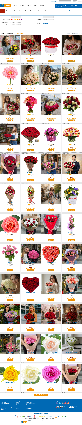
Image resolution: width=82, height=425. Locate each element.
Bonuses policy (4, 405)
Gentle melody (10, 202)
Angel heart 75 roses (51, 262)
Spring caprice (30, 352)
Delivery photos (29, 408)
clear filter (39, 23)
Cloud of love (31, 232)
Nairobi (18, 33)
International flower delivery (6, 407)
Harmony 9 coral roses (71, 262)
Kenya (23, 33)
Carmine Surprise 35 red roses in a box (51, 53)
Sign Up (56, 1)
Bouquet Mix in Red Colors (30, 53)
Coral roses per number (10, 232)
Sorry (9, 30)
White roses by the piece (30, 382)
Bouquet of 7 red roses (72, 382)
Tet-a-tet (10, 262)
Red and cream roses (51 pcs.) (71, 172)
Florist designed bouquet (10, 322)
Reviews (27, 407)
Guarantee (3, 401)
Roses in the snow (31, 322)
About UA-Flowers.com (30, 403)
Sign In (52, 1)
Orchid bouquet (71, 232)
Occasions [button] (14, 10)
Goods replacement (5, 403)
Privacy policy (3, 402)
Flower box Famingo (51, 142)
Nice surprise (71, 202)
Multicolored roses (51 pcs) (10, 112)
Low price (18, 405)
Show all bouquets (41, 394)
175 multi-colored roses (71, 142)
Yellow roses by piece (10, 382)
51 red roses (10, 142)
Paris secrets (71, 292)
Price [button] (26, 10)
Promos (2, 10)
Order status (3, 408)
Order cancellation (4, 404)
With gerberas (31, 112)
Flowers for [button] (32, 10)
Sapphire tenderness (51, 202)
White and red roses (71, 112)
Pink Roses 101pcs (30, 262)
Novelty (17, 403)
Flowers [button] (21, 10)
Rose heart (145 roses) (30, 292)
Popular (17, 402)
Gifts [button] (39, 10)
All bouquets (18, 401)
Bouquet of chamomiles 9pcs (71, 352)
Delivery (27, 401)
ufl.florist (10, 1)
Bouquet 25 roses (51, 322)
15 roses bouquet (51, 232)
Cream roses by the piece (51, 352)
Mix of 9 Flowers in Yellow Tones (10, 53)
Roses (17, 404)
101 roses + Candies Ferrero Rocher (30, 142)
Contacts (27, 405)
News (17, 407)
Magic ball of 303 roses (51, 112)
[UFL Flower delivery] (5, 5)
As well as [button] (44, 10)
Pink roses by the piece (51, 382)
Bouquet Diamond (10, 292)
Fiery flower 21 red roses (71, 322)
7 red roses (10, 172)
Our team (28, 404)
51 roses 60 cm (30, 172)
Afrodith (51, 292)
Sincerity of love (30, 202)
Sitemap (2, 409)
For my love (10, 352)
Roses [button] (7, 10)
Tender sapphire (71, 53)
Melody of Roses (51, 172)
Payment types (29, 402)
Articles (17, 408)
